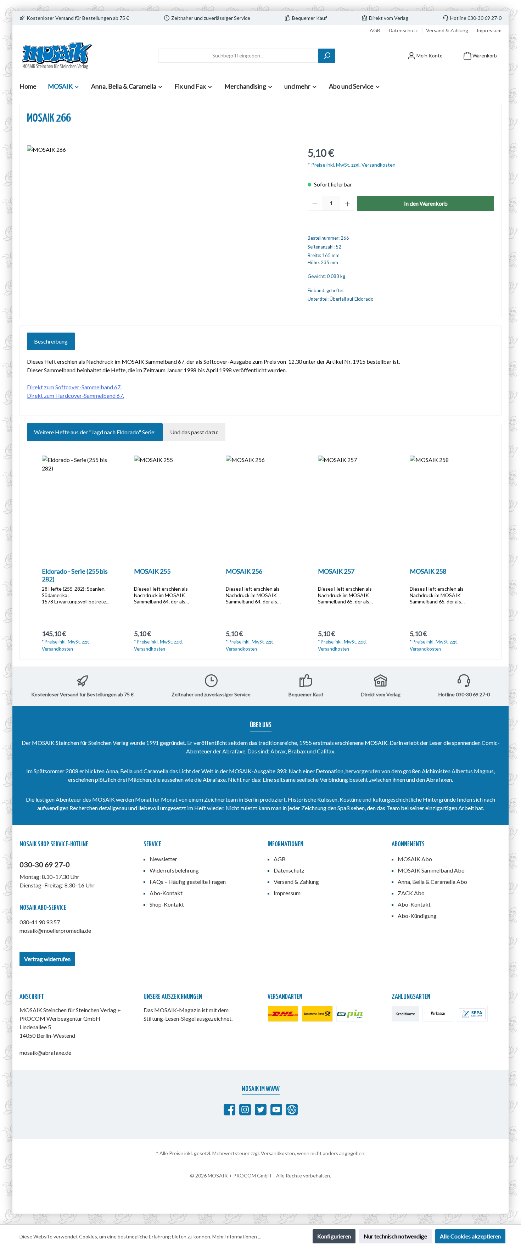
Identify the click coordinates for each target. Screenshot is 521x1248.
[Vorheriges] (35, 554)
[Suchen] (326, 56)
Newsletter (163, 859)
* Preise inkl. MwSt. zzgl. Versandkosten (352, 165)
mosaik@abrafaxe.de (45, 1052)
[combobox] (238, 56)
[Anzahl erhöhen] (347, 203)
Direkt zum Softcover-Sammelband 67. (74, 387)
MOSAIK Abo (415, 859)
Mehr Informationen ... (236, 1236)
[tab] (51, 341)
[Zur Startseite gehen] (56, 55)
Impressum (489, 30)
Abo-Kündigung (417, 915)
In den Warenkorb (426, 203)
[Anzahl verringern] (315, 203)
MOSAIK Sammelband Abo (431, 870)
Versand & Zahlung (447, 30)
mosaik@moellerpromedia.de (55, 930)
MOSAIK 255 (152, 571)
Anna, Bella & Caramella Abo (432, 881)
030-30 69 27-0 (44, 864)
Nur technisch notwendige (395, 1236)
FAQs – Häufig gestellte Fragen (188, 881)
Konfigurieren (334, 1236)
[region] (160, 221)
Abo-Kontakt (166, 893)
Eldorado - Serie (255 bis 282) (75, 575)
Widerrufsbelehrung (174, 870)
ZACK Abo (411, 893)
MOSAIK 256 (244, 571)
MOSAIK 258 (428, 571)
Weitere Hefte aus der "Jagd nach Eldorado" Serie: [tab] (95, 432)
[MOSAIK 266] (160, 221)
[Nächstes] (486, 554)
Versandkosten (278, 1153)
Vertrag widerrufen (47, 959)
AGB (375, 30)
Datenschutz (404, 30)
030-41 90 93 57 (39, 922)
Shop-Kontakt (167, 904)
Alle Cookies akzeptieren (470, 1236)
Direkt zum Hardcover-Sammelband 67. (75, 395)
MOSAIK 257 (336, 571)
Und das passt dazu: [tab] (194, 432)
